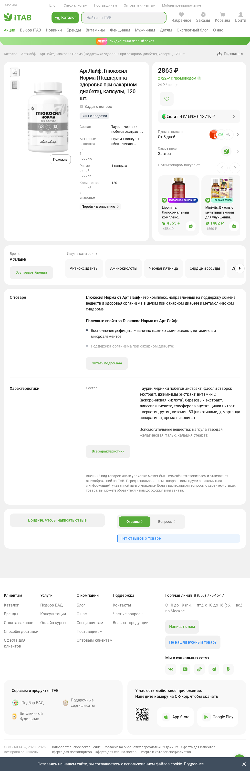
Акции (9, 30)
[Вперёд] (240, 268)
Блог (53, 5)
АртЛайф (28, 54)
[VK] (170, 669)
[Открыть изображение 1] (15, 72)
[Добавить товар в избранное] (167, 99)
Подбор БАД (51, 605)
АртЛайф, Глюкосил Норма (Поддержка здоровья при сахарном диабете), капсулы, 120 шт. (113, 54)
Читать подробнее (107, 363)
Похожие (60, 159)
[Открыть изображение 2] (15, 85)
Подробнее (194, 764)
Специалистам (75, 5)
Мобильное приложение (181, 5)
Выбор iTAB (30, 30)
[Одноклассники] (228, 669)
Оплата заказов (18, 622)
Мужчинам (145, 30)
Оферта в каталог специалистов (165, 752)
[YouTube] (185, 669)
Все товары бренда (31, 272)
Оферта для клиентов (14, 643)
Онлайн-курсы (53, 622)
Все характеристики (108, 451)
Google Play (223, 717)
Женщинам (120, 30)
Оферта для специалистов (115, 752)
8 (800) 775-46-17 (209, 595)
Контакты (122, 605)
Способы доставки (21, 631)
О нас (218, 30)
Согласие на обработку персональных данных (141, 747)
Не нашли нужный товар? (193, 642)
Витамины (95, 30)
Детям (166, 30)
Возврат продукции (130, 622)
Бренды (74, 30)
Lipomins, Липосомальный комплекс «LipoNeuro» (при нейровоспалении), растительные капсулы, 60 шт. (177, 213)
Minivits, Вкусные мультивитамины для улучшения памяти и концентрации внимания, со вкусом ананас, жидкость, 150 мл (219, 213)
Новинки (54, 30)
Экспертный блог (192, 30)
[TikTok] (199, 669)
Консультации (53, 614)
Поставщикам (105, 5)
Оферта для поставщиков (71, 752)
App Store (180, 717)
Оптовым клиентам (139, 5)
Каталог (10, 54)
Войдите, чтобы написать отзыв (57, 520)
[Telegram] (213, 669)
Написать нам (182, 626)
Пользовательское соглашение (76, 747)
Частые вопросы (128, 614)
